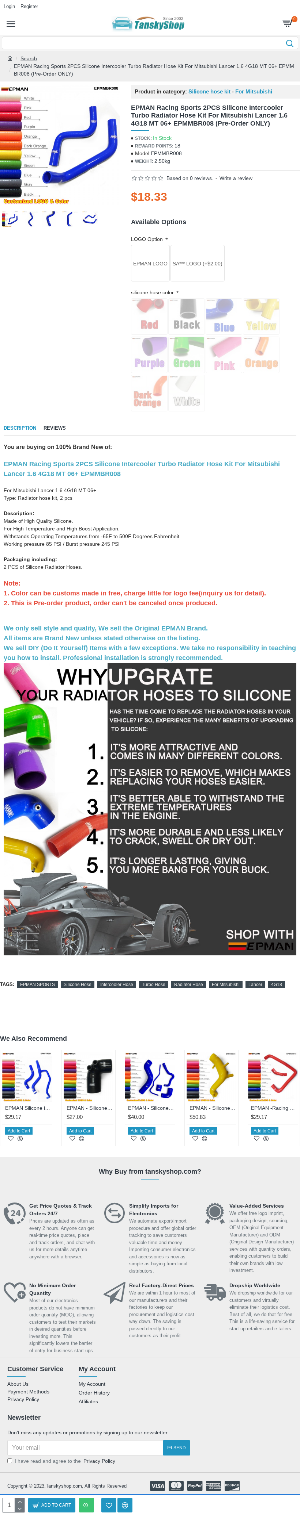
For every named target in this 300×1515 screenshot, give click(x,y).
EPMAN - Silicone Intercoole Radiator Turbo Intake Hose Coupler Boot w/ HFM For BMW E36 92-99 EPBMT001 (90, 1108)
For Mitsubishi (253, 92)
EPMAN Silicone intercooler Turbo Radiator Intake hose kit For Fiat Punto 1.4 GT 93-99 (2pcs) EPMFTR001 (28, 1108)
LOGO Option (147, 239)
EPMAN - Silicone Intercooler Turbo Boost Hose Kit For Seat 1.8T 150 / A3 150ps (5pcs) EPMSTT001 (151, 1108)
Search (28, 58)
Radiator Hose (188, 984)
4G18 (276, 984)
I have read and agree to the (65, 1461)
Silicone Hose (77, 984)
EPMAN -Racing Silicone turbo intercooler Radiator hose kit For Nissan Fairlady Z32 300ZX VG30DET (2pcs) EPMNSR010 (274, 1108)
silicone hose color (153, 292)
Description (20, 428)
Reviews (55, 428)
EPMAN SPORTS (37, 984)
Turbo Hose (153, 984)
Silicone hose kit (209, 92)
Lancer (255, 984)
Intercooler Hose (116, 984)
